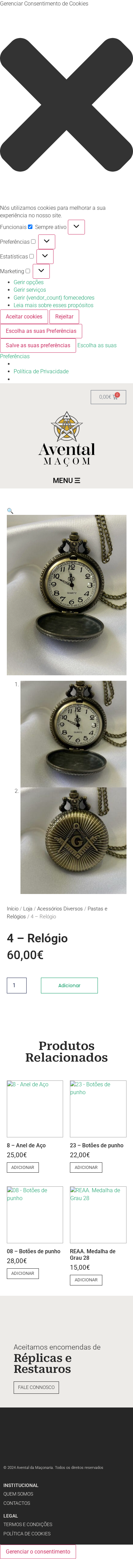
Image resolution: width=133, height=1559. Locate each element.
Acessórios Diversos (60, 909)
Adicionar (69, 985)
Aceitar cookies (24, 316)
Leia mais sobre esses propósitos (53, 305)
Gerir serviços (30, 290)
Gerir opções (29, 282)
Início (12, 909)
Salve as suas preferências (38, 345)
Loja (27, 909)
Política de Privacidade (41, 371)
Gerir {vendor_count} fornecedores (54, 297)
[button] (66, 106)
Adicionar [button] (22, 1167)
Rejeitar (64, 316)
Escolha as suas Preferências (41, 331)
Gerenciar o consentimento (38, 1551)
